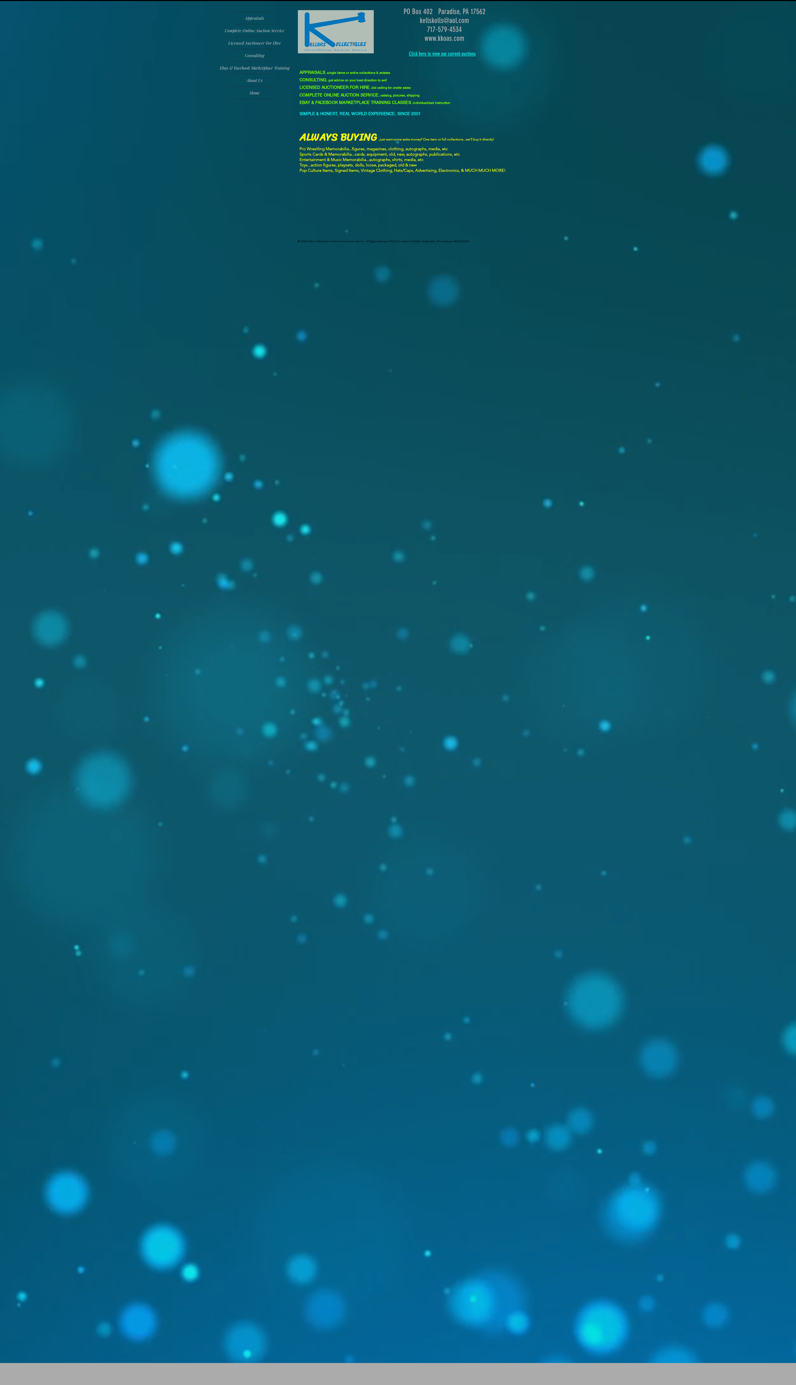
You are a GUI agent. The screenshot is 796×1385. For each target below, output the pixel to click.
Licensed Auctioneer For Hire (254, 43)
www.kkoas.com (444, 38)
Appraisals (254, 18)
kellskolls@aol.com (444, 20)
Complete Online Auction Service (254, 30)
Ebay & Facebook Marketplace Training (254, 68)
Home (255, 92)
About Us (254, 80)
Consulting (254, 55)
